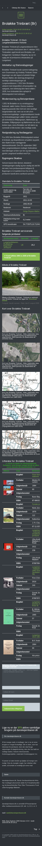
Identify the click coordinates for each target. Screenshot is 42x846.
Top (35, 829)
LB (22, 245)
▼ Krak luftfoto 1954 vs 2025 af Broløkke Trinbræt (20, 257)
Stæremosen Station (20, 8)
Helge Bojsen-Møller (31, 211)
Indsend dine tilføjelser (13, 709)
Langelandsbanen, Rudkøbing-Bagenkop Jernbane (10, 245)
